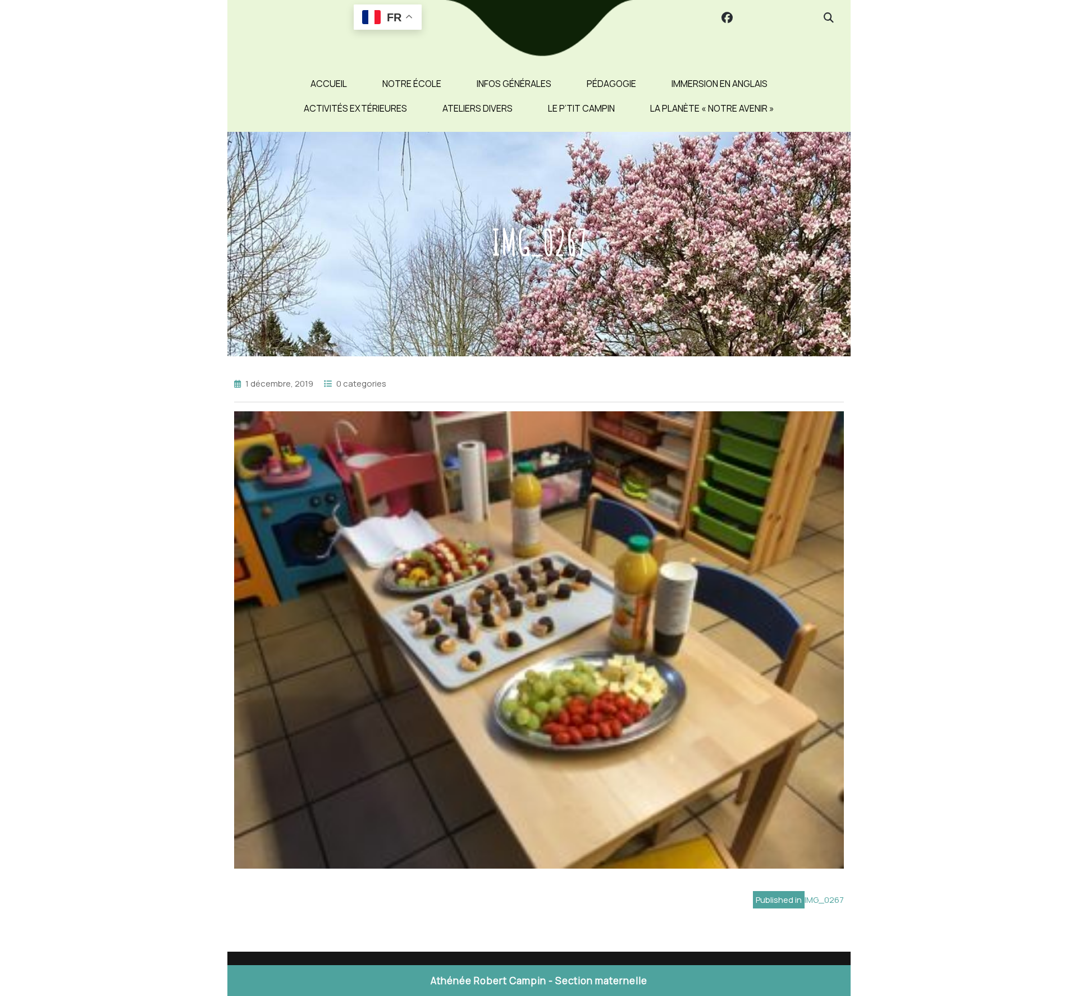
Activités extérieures (355, 108)
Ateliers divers (477, 108)
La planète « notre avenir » (712, 108)
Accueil (328, 83)
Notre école (411, 83)
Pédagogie (611, 83)
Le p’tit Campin (581, 108)
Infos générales (514, 83)
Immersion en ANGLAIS (720, 83)
